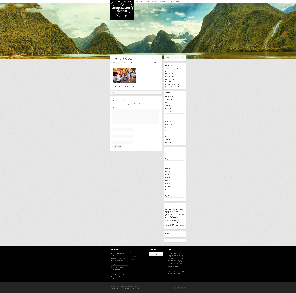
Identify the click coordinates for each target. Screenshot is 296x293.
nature (176, 217)
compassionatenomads (131, 62)
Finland (167, 174)
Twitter (132, 252)
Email (114, 133)
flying (170, 214)
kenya (175, 216)
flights (167, 214)
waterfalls (182, 225)
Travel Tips (154, 1)
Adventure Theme (114, 288)
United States (168, 199)
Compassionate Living (164, 1)
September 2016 (169, 115)
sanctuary (179, 219)
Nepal (166, 189)
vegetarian (177, 225)
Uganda (167, 196)
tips (178, 220)
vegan (171, 225)
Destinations (147, 1)
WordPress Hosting (131, 288)
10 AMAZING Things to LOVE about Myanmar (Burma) (127, 86)
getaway (182, 214)
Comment (157, 62)
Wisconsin (172, 227)
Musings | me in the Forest (171, 76)
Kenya (166, 180)
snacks (166, 220)
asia (182, 209)
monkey (171, 217)
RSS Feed (138, 288)
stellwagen (171, 220)
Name (114, 127)
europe (171, 213)
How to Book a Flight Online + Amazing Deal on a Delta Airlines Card (119, 276)
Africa (166, 156)
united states (181, 222)
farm (174, 213)
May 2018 (167, 102)
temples (175, 220)
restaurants (174, 219)
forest (176, 214)
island (169, 216)
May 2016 (167, 118)
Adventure (167, 152)
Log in (141, 288)
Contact (183, 1)
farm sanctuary (180, 213)
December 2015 (169, 124)
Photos (172, 1)
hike (166, 216)
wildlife (167, 227)
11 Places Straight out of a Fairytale (174, 68)
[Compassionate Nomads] (122, 10)
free (180, 214)
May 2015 (167, 136)
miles (167, 217)
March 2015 (168, 142)
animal (171, 209)
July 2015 (167, 133)
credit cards (171, 257)
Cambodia (168, 162)
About (141, 1)
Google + (132, 259)
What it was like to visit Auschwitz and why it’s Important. (117, 269)
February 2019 (169, 96)
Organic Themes (122, 288)
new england (180, 217)
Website (114, 140)
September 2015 (169, 130)
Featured (167, 171)
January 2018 (168, 112)
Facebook (132, 249)
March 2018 (168, 108)
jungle (172, 216)
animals (176, 209)
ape (180, 209)
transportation (169, 222)
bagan (167, 211)
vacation (167, 225)
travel (175, 222)
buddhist (171, 211)
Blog (166, 159)
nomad (167, 219)
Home (137, 1)
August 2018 (168, 99)
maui (180, 216)
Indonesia (167, 177)
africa (166, 209)
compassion (177, 211)
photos (170, 219)
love (178, 216)
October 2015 (168, 127)
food (173, 214)
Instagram (133, 256)
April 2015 (167, 139)
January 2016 (168, 121)
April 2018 (167, 105)
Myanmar (167, 186)
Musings (177, 1)
